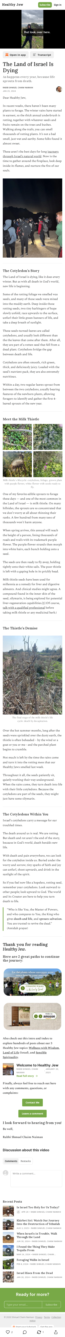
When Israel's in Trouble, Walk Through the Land (37, 1235)
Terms (47, 1317)
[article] (32, 1211)
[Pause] (4, 45)
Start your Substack (26, 1326)
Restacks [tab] (26, 1161)
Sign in (58, 4)
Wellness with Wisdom (44, 1048)
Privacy (38, 1317)
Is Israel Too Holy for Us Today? (38, 1207)
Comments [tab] (11, 1161)
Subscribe (45, 4)
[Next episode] (11, 45)
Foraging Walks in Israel (33, 1260)
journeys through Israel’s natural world (31, 154)
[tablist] (18, 1161)
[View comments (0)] (25, 1332)
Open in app (18, 54)
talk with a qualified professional (24, 608)
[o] (8, 1211)
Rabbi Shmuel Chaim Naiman (18, 87)
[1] (43, 603)
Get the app (46, 1326)
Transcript (44, 54)
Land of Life (11, 1052)
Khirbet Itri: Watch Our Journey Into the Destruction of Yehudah (38, 1222)
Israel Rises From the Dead (35, 1273)
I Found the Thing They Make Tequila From (36, 1248)
